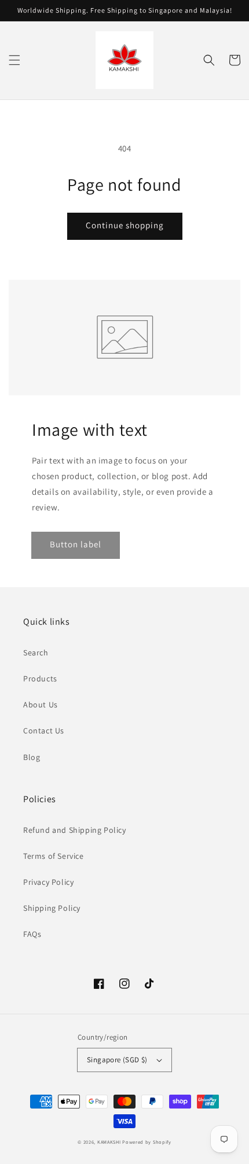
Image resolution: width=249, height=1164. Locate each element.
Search (36, 652)
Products (40, 678)
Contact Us (43, 730)
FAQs (32, 934)
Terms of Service (53, 856)
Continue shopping (125, 225)
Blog (31, 757)
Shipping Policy (51, 908)
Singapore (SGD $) (117, 1060)
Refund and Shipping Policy (74, 830)
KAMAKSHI (109, 1142)
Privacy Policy (48, 882)
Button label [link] (75, 544)
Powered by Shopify (146, 1142)
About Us (40, 704)
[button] (14, 60)
